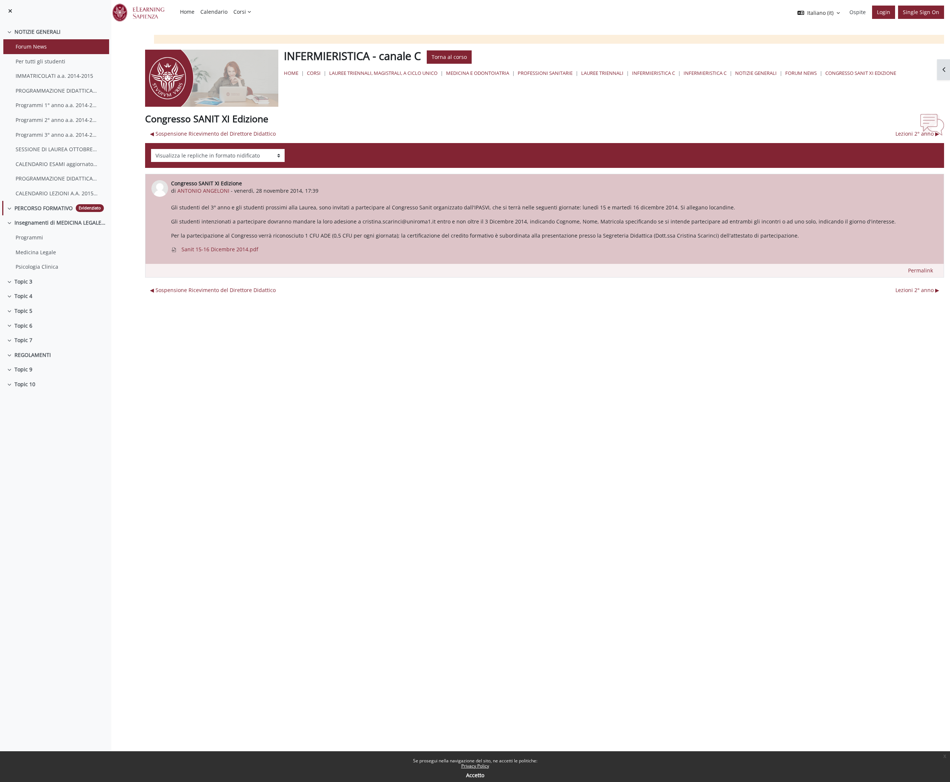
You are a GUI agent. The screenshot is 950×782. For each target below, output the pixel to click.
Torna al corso (449, 56)
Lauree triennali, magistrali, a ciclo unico (383, 73)
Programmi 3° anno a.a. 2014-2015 (57, 134)
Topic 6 (23, 325)
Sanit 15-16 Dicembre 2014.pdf (219, 249)
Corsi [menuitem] (239, 11)
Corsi (314, 73)
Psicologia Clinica (37, 266)
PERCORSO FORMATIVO (43, 208)
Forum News (31, 46)
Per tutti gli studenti (40, 61)
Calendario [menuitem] (213, 11)
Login (883, 12)
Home (291, 73)
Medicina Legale (36, 252)
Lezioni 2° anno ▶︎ (917, 133)
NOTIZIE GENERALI (37, 31)
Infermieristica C (653, 73)
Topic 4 (23, 295)
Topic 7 (23, 340)
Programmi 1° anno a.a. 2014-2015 (57, 105)
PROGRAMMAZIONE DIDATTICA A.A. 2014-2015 (57, 90)
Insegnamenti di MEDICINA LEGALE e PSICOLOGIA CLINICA (60, 222)
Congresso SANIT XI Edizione (860, 73)
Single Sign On (921, 12)
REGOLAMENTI (32, 354)
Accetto (475, 775)
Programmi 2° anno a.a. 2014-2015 (57, 119)
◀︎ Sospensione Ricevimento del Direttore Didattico (213, 133)
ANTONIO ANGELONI (203, 190)
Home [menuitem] (187, 11)
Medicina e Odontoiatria (477, 73)
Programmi (29, 237)
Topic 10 (24, 384)
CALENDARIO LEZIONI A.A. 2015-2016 (57, 193)
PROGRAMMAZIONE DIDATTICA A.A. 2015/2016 (57, 178)
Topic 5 (23, 310)
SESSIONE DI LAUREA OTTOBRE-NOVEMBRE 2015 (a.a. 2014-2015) (57, 149)
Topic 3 (23, 281)
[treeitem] (55, 112)
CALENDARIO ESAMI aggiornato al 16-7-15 (57, 164)
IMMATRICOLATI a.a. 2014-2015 (54, 75)
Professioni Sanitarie (545, 73)
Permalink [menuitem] (920, 270)
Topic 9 (23, 369)
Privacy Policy (475, 766)
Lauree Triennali (602, 73)
